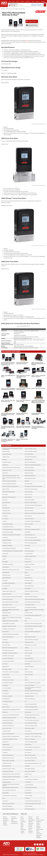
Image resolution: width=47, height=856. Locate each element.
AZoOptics (5, 821)
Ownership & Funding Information (39, 836)
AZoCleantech (6, 820)
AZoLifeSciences (14, 823)
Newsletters (38, 821)
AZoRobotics (5, 818)
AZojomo (30, 826)
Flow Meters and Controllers (19, 8)
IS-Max (27, 40)
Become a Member (40, 820)
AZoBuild (5, 823)
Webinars (30, 817)
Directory (22, 1)
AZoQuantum (14, 818)
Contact (37, 823)
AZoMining (5, 824)
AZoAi (12, 820)
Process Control (9, 8)
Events (22, 828)
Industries (30, 824)
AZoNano (5, 817)
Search (37, 818)
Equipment (23, 821)
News (22, 817)
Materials (30, 821)
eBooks (22, 824)
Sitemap (38, 832)
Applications (31, 823)
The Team (30, 832)
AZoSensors (13, 817)
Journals (22, 831)
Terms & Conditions (38, 827)
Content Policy (39, 833)
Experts (30, 829)
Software (22, 832)
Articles (22, 818)
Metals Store (23, 829)
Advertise (38, 824)
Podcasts (30, 828)
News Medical (14, 821)
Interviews (30, 818)
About (37, 817)
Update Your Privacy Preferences (11, 854)
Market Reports (31, 820)
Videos (22, 826)
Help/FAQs (30, 831)
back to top (41, 841)
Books (22, 823)
